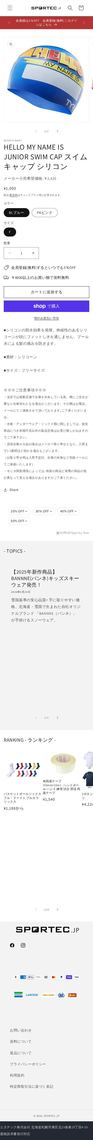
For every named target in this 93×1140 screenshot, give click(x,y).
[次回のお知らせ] (83, 22)
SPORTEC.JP (52, 1116)
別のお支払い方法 (46, 318)
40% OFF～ (69, 511)
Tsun (86, 533)
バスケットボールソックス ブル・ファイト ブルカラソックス (22, 797)
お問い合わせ (21, 1030)
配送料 (14, 195)
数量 (7, 243)
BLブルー (16, 212)
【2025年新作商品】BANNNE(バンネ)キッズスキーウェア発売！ (45, 578)
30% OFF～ (44, 511)
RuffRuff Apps (69, 533)
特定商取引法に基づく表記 (31, 1086)
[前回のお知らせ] (9, 22)
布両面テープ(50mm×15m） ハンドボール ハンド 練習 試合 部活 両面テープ (62, 787)
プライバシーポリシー (28, 1064)
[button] (9, 7)
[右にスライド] (57, 131)
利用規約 (17, 1075)
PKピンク (45, 212)
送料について (21, 1041)
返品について (21, 1053)
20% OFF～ (19, 511)
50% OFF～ (19, 521)
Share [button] (14, 489)
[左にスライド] (35, 131)
